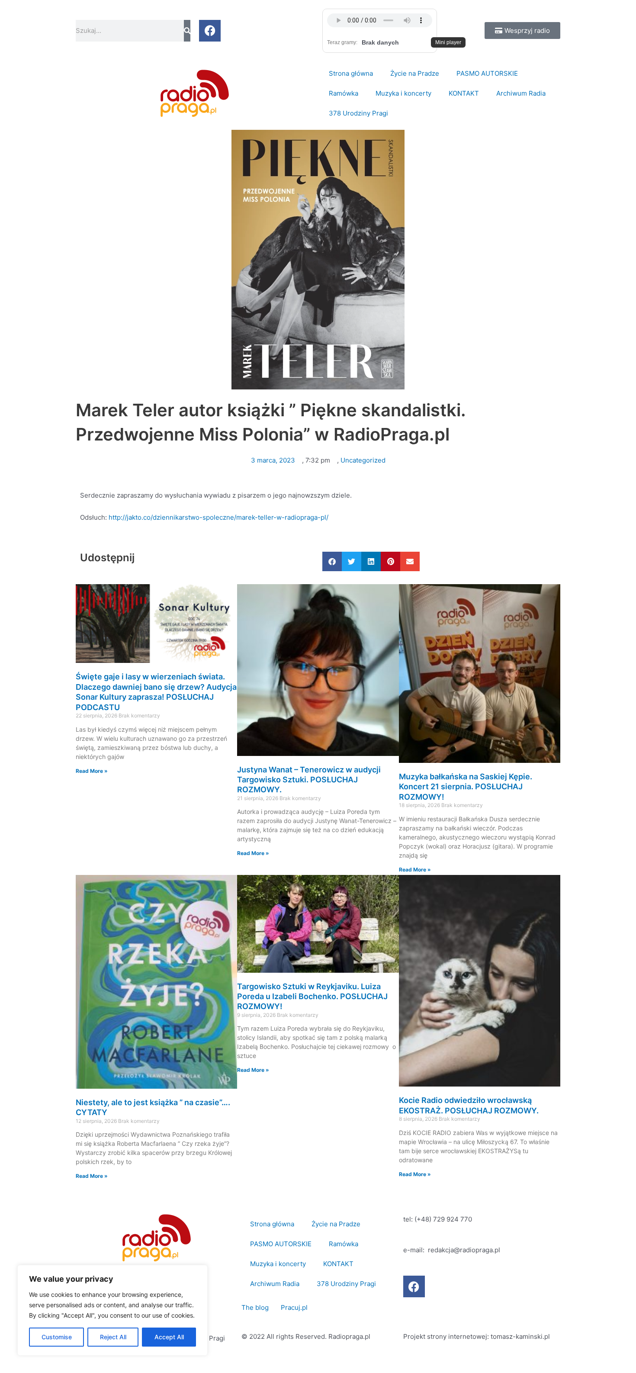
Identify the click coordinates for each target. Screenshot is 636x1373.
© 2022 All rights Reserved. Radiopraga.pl (305, 1336)
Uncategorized (362, 460)
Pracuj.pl (294, 1307)
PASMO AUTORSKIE (487, 73)
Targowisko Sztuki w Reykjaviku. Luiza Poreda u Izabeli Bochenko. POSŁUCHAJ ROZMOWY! (312, 996)
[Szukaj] (187, 31)
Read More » (92, 771)
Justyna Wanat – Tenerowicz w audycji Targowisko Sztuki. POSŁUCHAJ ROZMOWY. (309, 779)
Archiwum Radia (521, 93)
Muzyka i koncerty (403, 93)
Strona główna (351, 73)
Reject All (113, 1337)
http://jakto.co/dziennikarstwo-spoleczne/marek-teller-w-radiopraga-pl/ (218, 517)
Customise (57, 1337)
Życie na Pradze (414, 73)
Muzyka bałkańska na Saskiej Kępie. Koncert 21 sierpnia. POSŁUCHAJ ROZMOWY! (465, 786)
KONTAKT (464, 93)
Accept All (169, 1337)
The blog (255, 1307)
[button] (332, 561)
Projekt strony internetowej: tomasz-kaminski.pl (476, 1336)
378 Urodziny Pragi (358, 113)
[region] (112, 1310)
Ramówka (343, 93)
